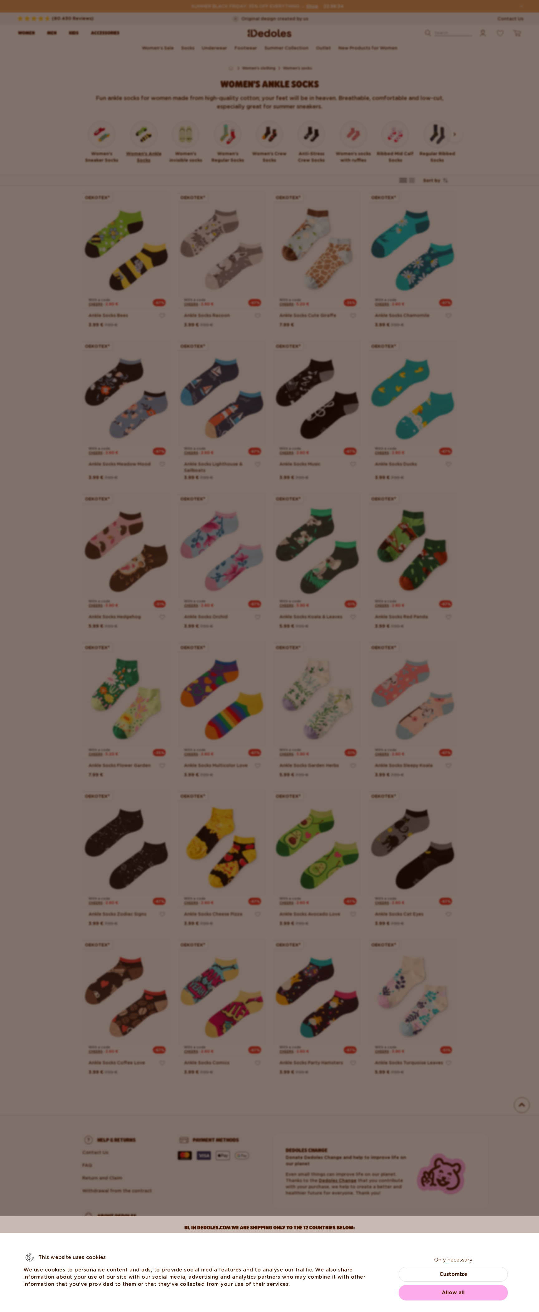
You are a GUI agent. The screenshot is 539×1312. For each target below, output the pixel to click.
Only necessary (453, 1260)
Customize (453, 1274)
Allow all (453, 1292)
